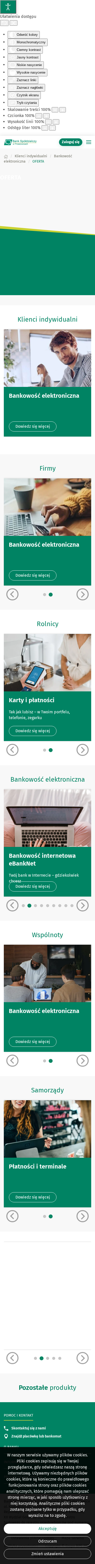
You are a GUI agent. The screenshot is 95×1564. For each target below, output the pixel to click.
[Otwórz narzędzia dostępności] (8, 7)
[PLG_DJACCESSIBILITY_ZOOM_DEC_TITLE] (55, 109)
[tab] (44, 594)
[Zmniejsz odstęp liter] (45, 128)
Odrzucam (47, 1541)
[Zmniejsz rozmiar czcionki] (38, 115)
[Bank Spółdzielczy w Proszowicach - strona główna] (20, 142)
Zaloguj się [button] (71, 142)
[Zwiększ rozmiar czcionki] (46, 115)
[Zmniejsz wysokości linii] (48, 122)
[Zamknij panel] (13, 23)
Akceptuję (48, 1528)
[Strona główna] (6, 156)
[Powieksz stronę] (62, 109)
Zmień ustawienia (47, 1553)
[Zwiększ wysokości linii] (56, 122)
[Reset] (4, 23)
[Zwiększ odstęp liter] (52, 128)
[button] (88, 142)
